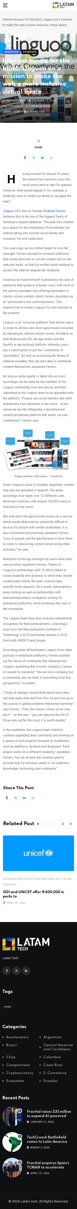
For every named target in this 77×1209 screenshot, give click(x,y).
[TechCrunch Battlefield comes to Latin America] (12, 1142)
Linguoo (8, 211)
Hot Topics (63, 879)
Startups (9, 884)
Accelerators (13, 879)
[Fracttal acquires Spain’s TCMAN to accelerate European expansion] (12, 1168)
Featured (47, 879)
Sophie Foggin (15, 100)
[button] (63, 824)
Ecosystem (32, 879)
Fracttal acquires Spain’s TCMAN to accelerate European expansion (48, 1167)
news (7, 1006)
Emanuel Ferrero (54, 211)
